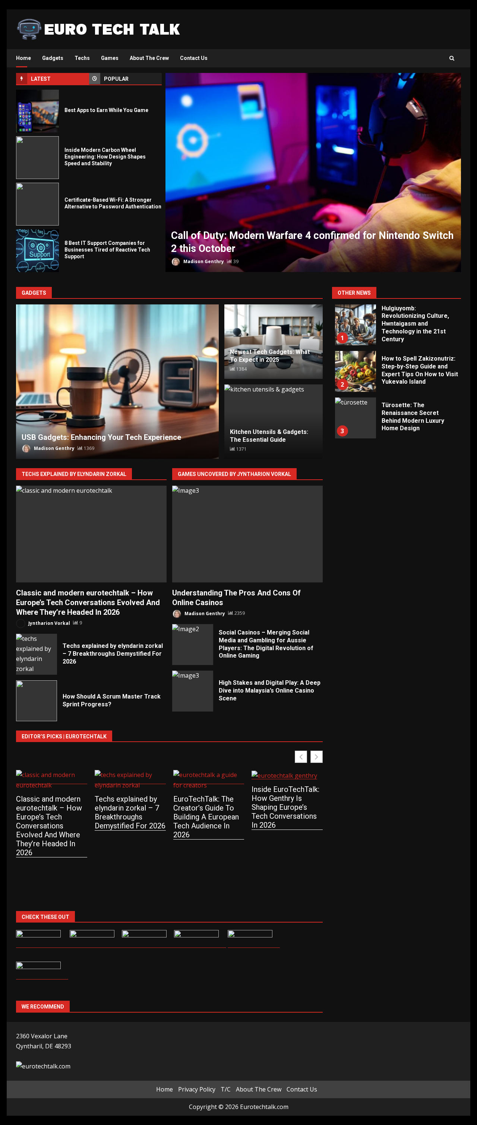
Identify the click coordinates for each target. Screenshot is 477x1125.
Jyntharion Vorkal (48, 623)
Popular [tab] (116, 79)
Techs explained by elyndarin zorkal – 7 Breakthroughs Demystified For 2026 (36, 654)
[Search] (451, 58)
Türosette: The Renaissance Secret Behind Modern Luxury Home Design (355, 417)
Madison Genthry (203, 261)
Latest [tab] (41, 79)
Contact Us (194, 58)
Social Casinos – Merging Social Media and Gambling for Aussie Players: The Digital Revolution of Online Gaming (192, 644)
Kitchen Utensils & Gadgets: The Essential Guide (269, 435)
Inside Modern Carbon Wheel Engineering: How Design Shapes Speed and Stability (37, 157)
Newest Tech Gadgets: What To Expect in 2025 (270, 355)
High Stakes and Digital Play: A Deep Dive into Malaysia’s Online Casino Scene (192, 691)
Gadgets (52, 58)
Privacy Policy (196, 1089)
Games (110, 58)
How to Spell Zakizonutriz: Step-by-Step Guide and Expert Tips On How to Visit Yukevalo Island (355, 371)
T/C (226, 1089)
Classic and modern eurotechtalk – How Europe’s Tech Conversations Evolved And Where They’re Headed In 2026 (91, 534)
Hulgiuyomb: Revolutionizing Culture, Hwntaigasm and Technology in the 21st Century (355, 324)
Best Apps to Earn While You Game (37, 111)
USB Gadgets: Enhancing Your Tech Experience (117, 381)
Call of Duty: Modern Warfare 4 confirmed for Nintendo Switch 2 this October (313, 172)
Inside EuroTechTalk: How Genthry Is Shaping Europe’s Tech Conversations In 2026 (285, 807)
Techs (82, 58)
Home (23, 58)
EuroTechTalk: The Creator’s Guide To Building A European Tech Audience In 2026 (206, 817)
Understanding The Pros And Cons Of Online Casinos (247, 534)
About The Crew (149, 58)
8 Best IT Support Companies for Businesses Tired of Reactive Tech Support (37, 250)
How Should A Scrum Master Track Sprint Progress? (36, 700)
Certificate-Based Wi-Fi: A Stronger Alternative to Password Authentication (37, 204)
